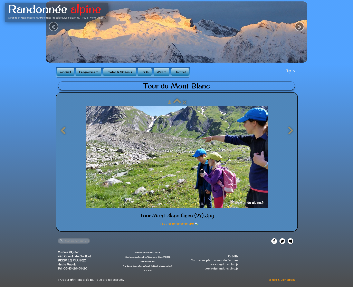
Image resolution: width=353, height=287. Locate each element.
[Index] (177, 102)
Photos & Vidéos (119, 72)
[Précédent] (63, 131)
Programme (88, 72)
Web (161, 72)
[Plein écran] (184, 102)
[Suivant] (291, 131)
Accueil (65, 72)
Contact (180, 72)
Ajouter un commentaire (177, 223)
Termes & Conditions (281, 279)
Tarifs (145, 72)
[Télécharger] (169, 102)
